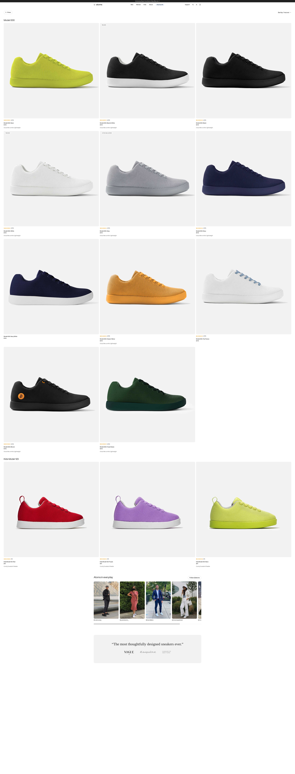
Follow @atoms (195, 578)
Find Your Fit (160, 4)
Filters (9, 12)
